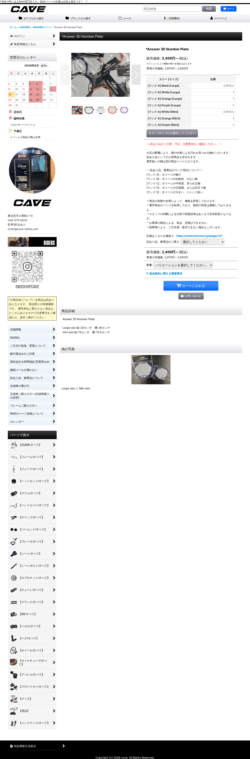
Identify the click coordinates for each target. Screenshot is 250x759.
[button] (65, 75)
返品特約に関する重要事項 (165, 273)
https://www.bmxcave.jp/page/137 (199, 235)
